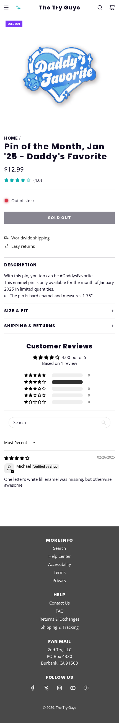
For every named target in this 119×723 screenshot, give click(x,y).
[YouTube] (73, 688)
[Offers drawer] (18, 7)
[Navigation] (6, 7)
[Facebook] (33, 688)
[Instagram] (59, 688)
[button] (35, 382)
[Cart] (112, 7)
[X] (46, 688)
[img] (16, 458)
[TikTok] (86, 688)
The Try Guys (59, 7)
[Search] (100, 7)
